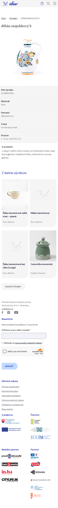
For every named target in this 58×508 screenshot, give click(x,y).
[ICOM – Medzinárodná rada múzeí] (43, 437)
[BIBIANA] (43, 472)
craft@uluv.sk (7, 308)
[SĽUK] (43, 464)
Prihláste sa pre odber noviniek (16, 329)
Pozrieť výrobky (13, 286)
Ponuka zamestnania (10, 386)
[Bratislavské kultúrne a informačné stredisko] (43, 496)
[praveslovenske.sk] (14, 456)
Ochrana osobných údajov (13, 400)
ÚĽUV (3, 18)
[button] (54, 3)
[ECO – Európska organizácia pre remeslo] (43, 429)
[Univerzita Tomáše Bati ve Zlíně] (43, 480)
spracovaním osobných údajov (28, 342)
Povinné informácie (10, 391)
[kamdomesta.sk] (14, 464)
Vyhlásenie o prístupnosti (12, 404)
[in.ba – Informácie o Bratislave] (14, 472)
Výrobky (13, 18)
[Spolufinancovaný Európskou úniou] (14, 429)
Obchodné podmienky (11, 395)
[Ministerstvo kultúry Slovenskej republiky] (14, 421)
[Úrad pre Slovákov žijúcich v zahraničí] (43, 488)
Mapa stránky (7, 409)
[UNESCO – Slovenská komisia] (43, 456)
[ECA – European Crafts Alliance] (43, 421)
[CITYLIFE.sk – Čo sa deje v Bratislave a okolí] (14, 480)
